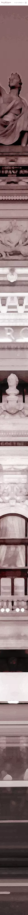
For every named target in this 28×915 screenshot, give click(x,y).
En (17, 2)
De (15, 2)
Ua (23, 2)
